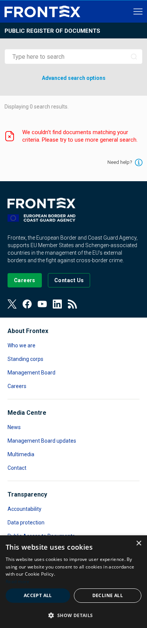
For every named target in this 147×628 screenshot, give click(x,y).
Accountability (24, 509)
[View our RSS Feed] (72, 304)
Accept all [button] (38, 595)
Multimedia (21, 454)
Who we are (21, 345)
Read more (18, 581)
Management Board (31, 373)
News (14, 427)
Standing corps (25, 359)
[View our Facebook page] (27, 304)
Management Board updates (42, 441)
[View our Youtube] (42, 304)
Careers (17, 386)
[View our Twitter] (12, 304)
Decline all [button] (107, 595)
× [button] (138, 543)
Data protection (26, 523)
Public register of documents (52, 31)
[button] (73, 615)
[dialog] (73, 581)
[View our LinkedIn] (57, 304)
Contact (17, 468)
